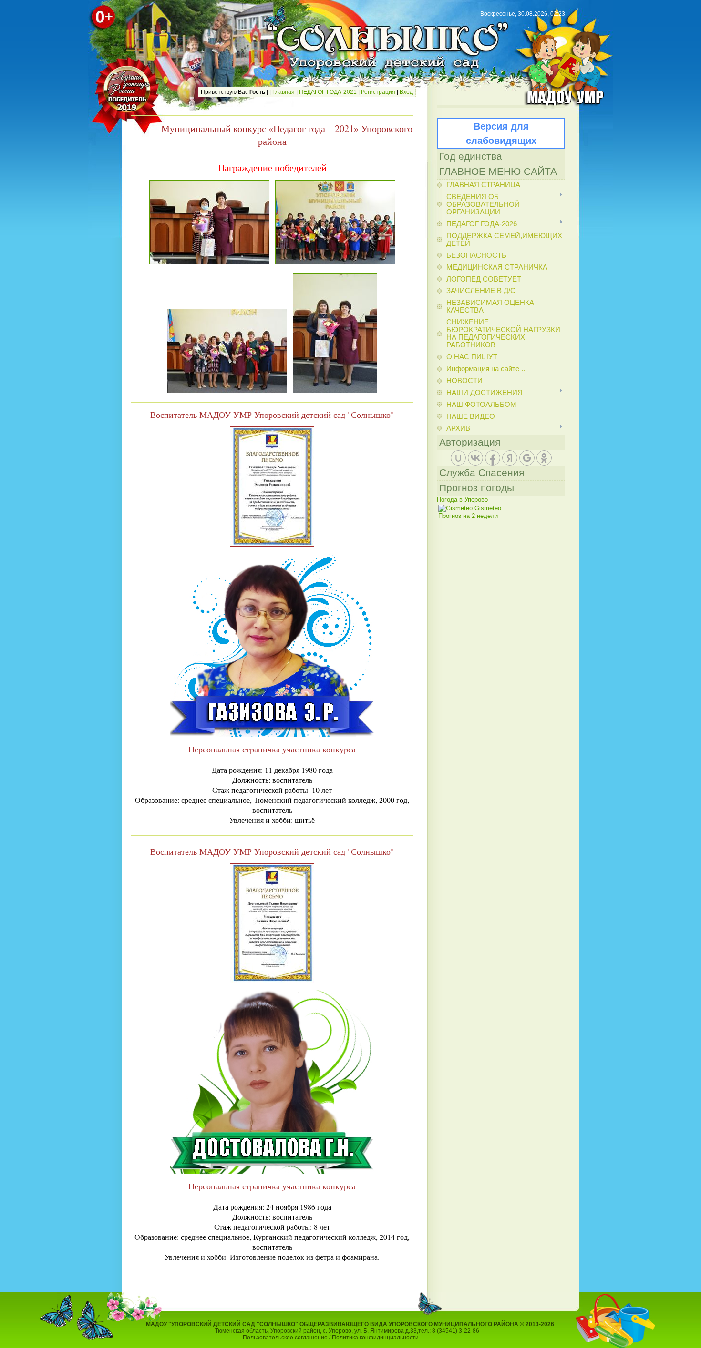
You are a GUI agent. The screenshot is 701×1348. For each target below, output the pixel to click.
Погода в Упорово (462, 499)
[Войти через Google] (527, 458)
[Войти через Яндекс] (509, 458)
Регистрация (378, 92)
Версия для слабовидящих (501, 133)
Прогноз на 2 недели (468, 515)
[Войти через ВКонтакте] (475, 458)
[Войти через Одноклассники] (544, 458)
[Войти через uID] (458, 458)
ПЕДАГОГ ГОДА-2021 (328, 92)
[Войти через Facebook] (492, 458)
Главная (283, 92)
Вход (406, 92)
